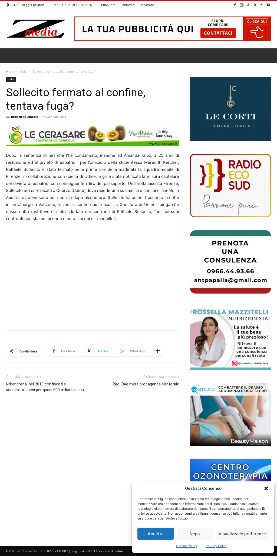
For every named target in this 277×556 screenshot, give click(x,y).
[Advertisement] (92, 281)
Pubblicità (108, 5)
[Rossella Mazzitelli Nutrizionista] (230, 338)
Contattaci (127, 5)
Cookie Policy (186, 546)
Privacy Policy (216, 546)
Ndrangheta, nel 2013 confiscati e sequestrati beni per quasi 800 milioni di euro (45, 387)
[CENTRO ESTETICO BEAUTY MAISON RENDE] (230, 414)
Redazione (147, 5)
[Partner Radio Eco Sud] (230, 185)
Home (10, 71)
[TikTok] (248, 4)
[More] (157, 351)
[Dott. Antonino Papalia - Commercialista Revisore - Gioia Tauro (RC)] (230, 262)
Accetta (156, 533)
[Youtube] (269, 4)
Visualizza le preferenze (242, 533)
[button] (266, 488)
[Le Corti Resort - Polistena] (230, 109)
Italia (24, 71)
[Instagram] (242, 4)
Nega (195, 533)
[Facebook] (235, 4)
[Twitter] (255, 4)
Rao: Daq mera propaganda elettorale (146, 384)
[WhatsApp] (262, 4)
